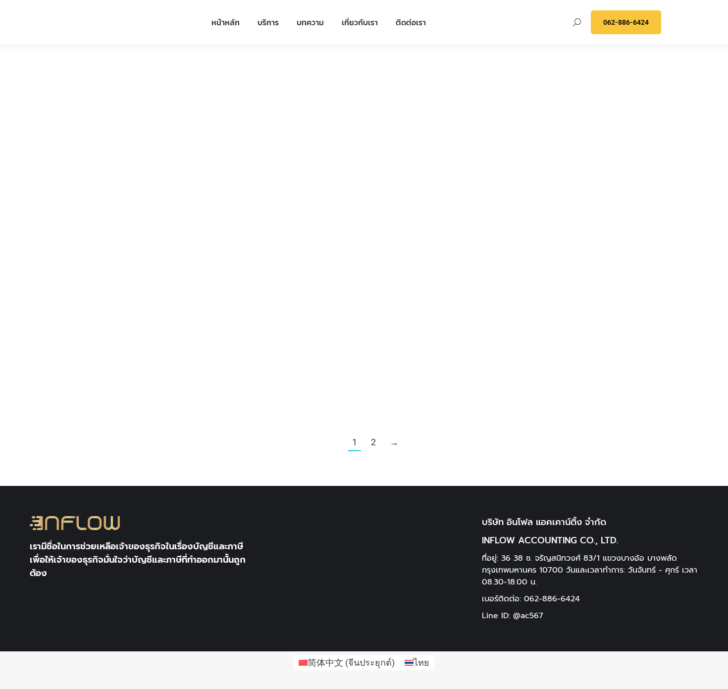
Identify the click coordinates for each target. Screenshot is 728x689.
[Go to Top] (713, 674)
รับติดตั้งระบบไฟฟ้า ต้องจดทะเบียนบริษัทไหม (294, 159)
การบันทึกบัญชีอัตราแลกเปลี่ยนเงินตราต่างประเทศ (497, 159)
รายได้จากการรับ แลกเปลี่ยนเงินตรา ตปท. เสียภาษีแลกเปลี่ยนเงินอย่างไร (702, 173)
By (80, 210)
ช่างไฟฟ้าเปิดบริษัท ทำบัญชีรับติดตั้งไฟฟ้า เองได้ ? (192, 159)
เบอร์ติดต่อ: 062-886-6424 (531, 599)
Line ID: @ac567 (512, 616)
